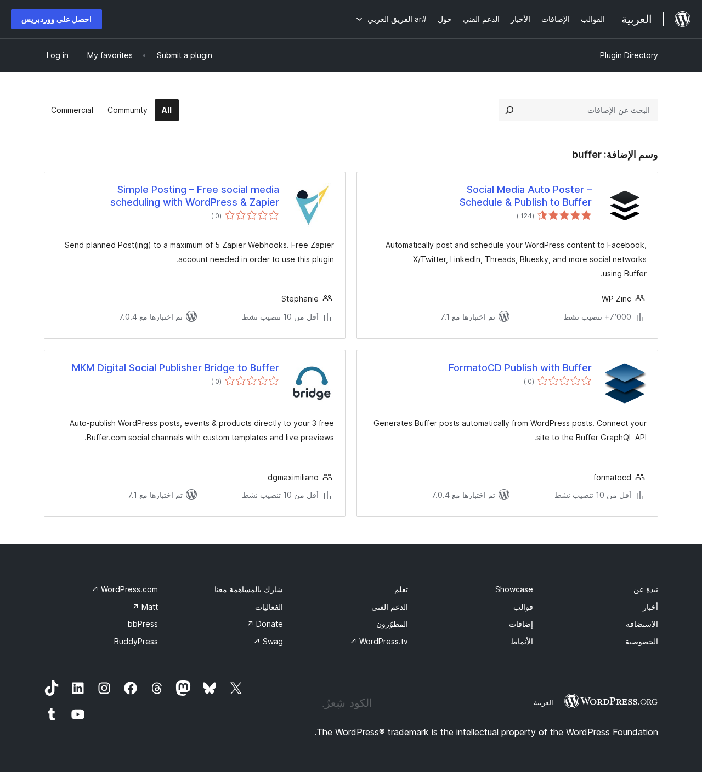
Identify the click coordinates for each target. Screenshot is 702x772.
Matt (145, 606)
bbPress (143, 623)
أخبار (650, 606)
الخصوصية (641, 641)
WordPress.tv (379, 641)
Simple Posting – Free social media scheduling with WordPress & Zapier (194, 196)
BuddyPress (136, 641)
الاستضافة (642, 623)
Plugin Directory (629, 55)
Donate (265, 623)
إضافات (521, 623)
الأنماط (522, 641)
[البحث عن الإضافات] (509, 110)
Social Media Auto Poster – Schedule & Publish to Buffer (526, 196)
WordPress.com (125, 589)
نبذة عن (645, 589)
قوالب (523, 606)
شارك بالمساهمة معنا (248, 589)
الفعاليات (269, 606)
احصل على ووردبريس (56, 19)
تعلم (401, 589)
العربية (543, 702)
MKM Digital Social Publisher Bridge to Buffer (175, 367)
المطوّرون (392, 623)
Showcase (514, 589)
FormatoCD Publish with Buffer (520, 367)
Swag (268, 641)
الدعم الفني (389, 606)
